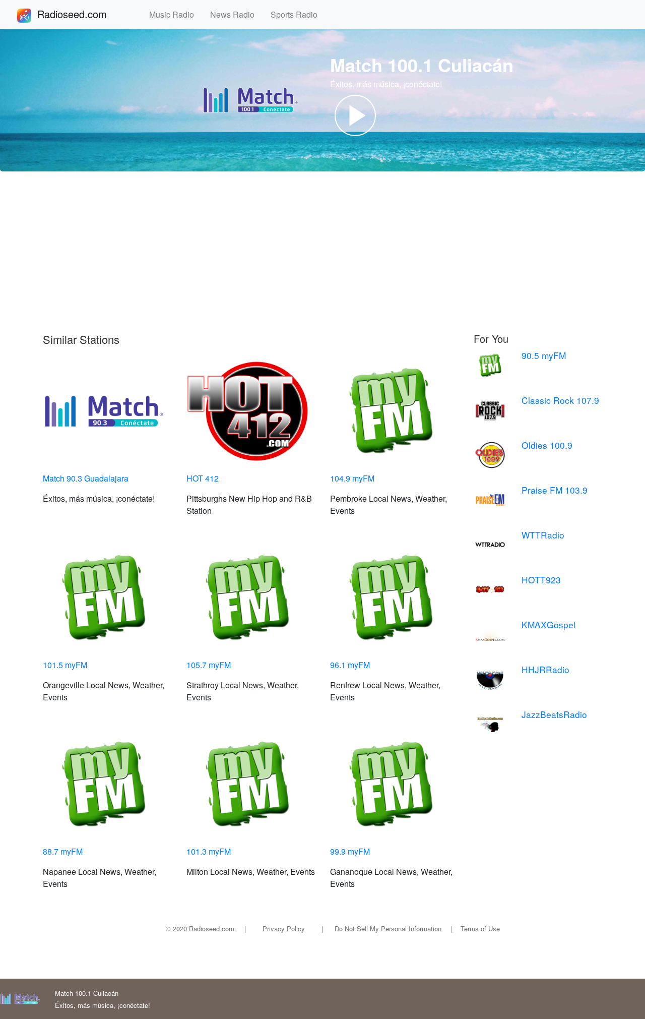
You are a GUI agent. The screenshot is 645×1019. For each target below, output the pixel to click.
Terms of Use (480, 928)
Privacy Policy (284, 928)
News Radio (236, 14)
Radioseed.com (84, 14)
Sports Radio (298, 14)
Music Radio (175, 14)
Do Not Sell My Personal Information (388, 928)
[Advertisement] (322, 252)
